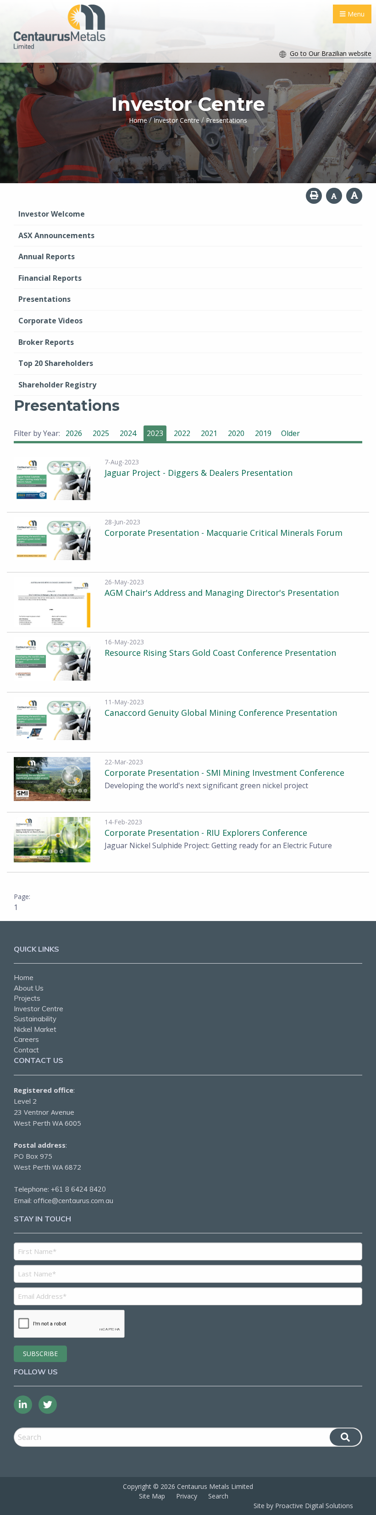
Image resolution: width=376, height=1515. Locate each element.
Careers (26, 1039)
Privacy (186, 1496)
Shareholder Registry (57, 385)
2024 (128, 433)
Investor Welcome (51, 214)
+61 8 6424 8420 (78, 1189)
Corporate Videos (50, 321)
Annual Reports (46, 256)
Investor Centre (38, 1008)
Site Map (152, 1496)
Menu (355, 14)
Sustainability (35, 1018)
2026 (74, 433)
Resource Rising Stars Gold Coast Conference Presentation (220, 652)
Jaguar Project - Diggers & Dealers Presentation (199, 472)
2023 (155, 433)
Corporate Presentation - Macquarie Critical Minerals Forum (224, 532)
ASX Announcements (56, 235)
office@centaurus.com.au (73, 1200)
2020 (236, 433)
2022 (182, 433)
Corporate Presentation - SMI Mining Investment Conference (224, 772)
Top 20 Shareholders (55, 363)
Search (218, 1496)
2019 (263, 433)
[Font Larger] (354, 196)
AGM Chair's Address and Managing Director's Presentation (222, 592)
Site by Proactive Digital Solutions (303, 1505)
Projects (27, 998)
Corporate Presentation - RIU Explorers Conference (206, 832)
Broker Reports (46, 342)
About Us (29, 988)
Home (23, 977)
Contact (26, 1050)
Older (290, 433)
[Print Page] (314, 196)
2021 (209, 433)
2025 (101, 433)
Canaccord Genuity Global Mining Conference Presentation (221, 712)
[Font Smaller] (334, 196)
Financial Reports (50, 278)
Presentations (44, 299)
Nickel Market (35, 1029)
